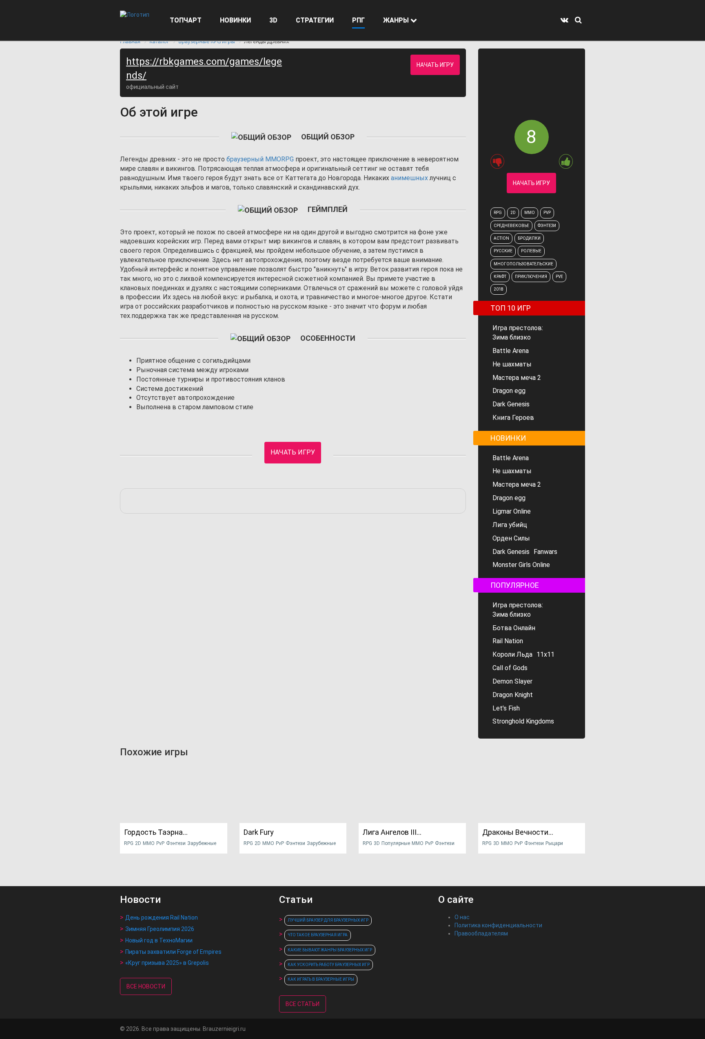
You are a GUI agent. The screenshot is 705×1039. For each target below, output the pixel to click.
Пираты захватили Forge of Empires (173, 952)
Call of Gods (510, 668)
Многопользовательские (523, 264)
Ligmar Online (511, 511)
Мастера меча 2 (516, 378)
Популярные (395, 843)
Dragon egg (508, 391)
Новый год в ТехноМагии (159, 940)
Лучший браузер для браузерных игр (328, 920)
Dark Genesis (511, 404)
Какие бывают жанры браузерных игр (330, 950)
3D (273, 20)
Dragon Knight (512, 695)
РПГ (358, 20)
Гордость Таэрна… (156, 832)
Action (501, 238)
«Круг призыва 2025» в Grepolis (167, 963)
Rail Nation (507, 641)
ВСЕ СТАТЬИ (302, 1004)
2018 (498, 289)
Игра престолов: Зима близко (517, 332)
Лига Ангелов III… (392, 832)
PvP (547, 212)
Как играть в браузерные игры (321, 979)
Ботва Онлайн (513, 628)
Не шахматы (512, 364)
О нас (462, 917)
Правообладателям (481, 933)
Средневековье (511, 225)
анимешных (409, 178)
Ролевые (531, 251)
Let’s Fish (506, 708)
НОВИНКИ (235, 20)
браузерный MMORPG (260, 159)
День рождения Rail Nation (161, 917)
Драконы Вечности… (517, 832)
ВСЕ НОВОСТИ (145, 986)
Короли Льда (512, 654)
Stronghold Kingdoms (523, 721)
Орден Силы (511, 538)
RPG (498, 212)
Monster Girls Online (521, 565)
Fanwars (545, 552)
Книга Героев (513, 417)
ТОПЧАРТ (186, 20)
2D (513, 212)
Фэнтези (547, 225)
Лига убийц (509, 525)
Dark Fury (259, 832)
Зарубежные (201, 843)
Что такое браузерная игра (318, 935)
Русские (503, 251)
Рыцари (554, 843)
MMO (529, 212)
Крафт (500, 276)
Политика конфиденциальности (498, 925)
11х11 (545, 654)
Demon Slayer (512, 681)
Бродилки (529, 238)
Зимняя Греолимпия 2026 (159, 929)
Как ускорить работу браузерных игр (329, 964)
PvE (559, 276)
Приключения (531, 276)
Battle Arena (510, 351)
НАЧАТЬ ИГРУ (435, 65)
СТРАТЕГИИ (315, 20)
